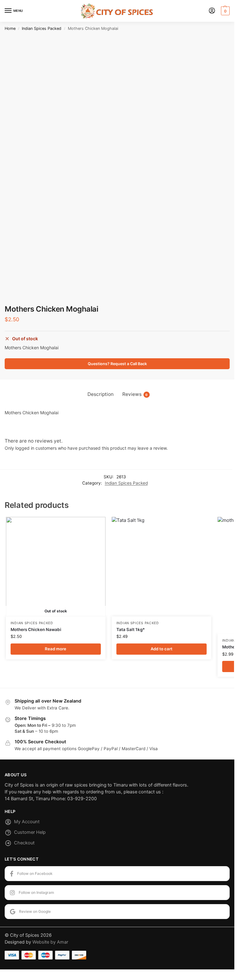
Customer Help (30, 832)
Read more (55, 648)
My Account (27, 821)
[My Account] (212, 11)
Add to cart (161, 648)
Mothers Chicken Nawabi (36, 629)
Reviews (135, 394)
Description (100, 394)
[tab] (100, 394)
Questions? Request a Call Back (117, 363)
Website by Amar (50, 942)
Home (10, 28)
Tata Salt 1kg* (130, 629)
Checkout (24, 843)
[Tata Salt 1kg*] (161, 566)
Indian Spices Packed (41, 28)
